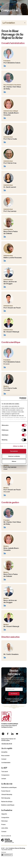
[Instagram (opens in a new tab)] (3, 733)
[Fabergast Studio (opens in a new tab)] (7, 855)
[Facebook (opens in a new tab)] (7, 733)
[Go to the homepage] (6, 716)
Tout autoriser (14, 451)
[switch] (24, 430)
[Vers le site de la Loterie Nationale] (7, 840)
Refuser (14, 461)
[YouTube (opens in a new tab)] (17, 733)
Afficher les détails (18, 446)
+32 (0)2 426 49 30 (6, 743)
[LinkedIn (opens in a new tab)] (12, 733)
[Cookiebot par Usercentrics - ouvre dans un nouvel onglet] (19, 398)
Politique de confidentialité (15, 700)
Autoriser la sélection (14, 456)
